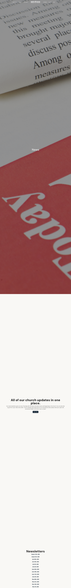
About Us (14, 2)
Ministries (25, 2)
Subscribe (35, 412)
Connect (20, 2)
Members (45, 2)
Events (50, 2)
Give (54, 2)
